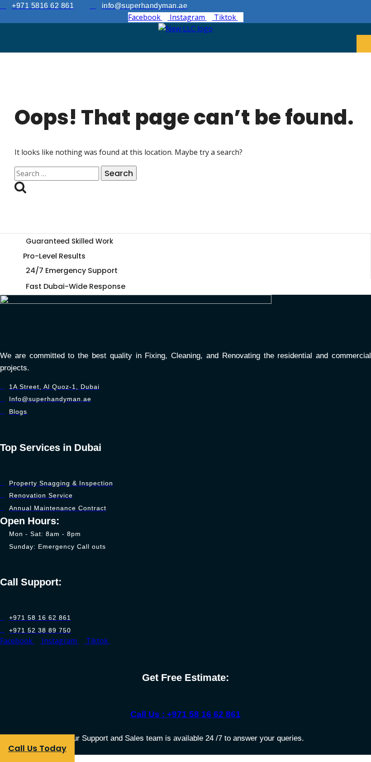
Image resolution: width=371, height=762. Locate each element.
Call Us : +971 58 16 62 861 (185, 714)
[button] (364, 44)
